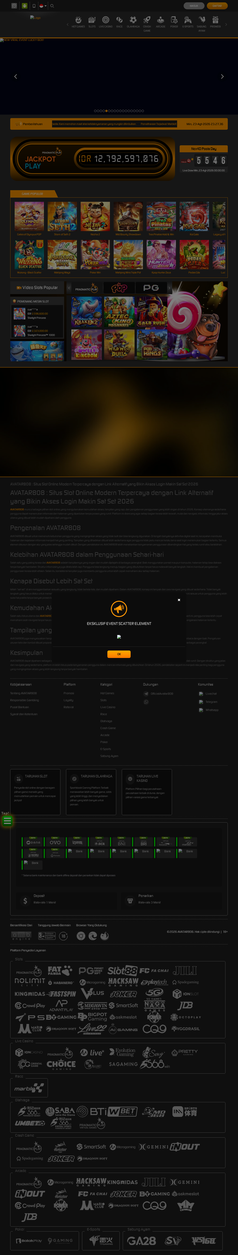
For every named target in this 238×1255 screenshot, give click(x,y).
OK (119, 654)
